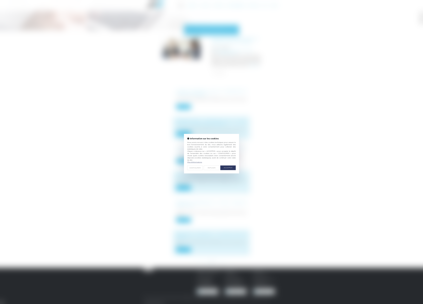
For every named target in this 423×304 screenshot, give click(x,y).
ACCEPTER (228, 168)
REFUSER (211, 168)
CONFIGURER (195, 168)
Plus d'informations (194, 162)
